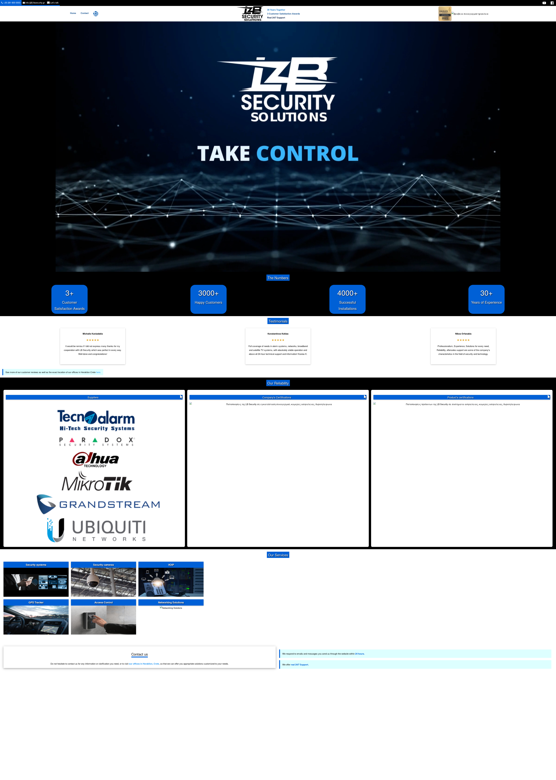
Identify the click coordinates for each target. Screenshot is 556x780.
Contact (85, 13)
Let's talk (54, 2)
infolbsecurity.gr (35, 2)
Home (73, 13)
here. (98, 372)
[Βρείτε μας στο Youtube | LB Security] (544, 3)
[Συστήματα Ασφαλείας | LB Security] (250, 13)
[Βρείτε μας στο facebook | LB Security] (552, 3)
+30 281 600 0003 (11, 2)
